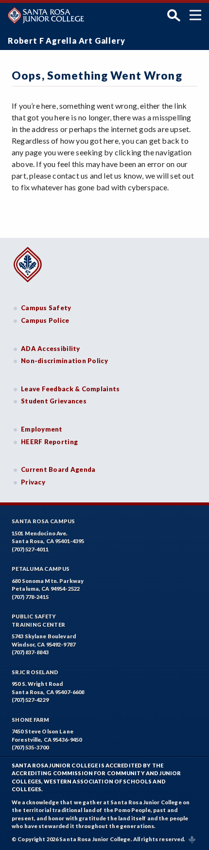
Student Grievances (54, 401)
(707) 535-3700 (30, 747)
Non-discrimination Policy (64, 361)
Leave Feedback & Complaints (70, 389)
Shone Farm (31, 720)
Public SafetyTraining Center (38, 620)
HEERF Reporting (49, 442)
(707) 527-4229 (30, 700)
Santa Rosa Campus (43, 521)
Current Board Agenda (58, 469)
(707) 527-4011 (30, 549)
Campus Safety (46, 308)
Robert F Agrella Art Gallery (66, 40)
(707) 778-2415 (30, 597)
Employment (42, 429)
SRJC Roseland (35, 672)
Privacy (33, 482)
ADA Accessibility (50, 348)
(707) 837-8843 (30, 652)
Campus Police (45, 320)
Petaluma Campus (41, 569)
